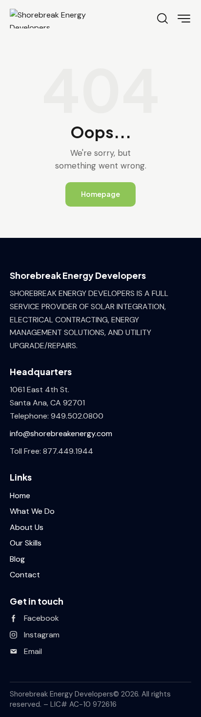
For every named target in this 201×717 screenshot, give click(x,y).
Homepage (100, 194)
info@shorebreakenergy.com (61, 433)
